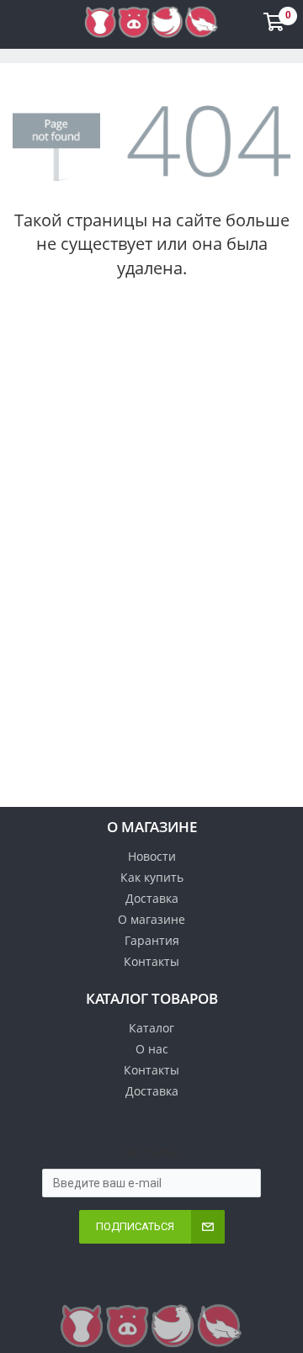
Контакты (151, 961)
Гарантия (152, 940)
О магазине (151, 919)
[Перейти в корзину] (276, 25)
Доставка (151, 898)
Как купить (151, 877)
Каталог (151, 1028)
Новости (152, 856)
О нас (152, 1049)
